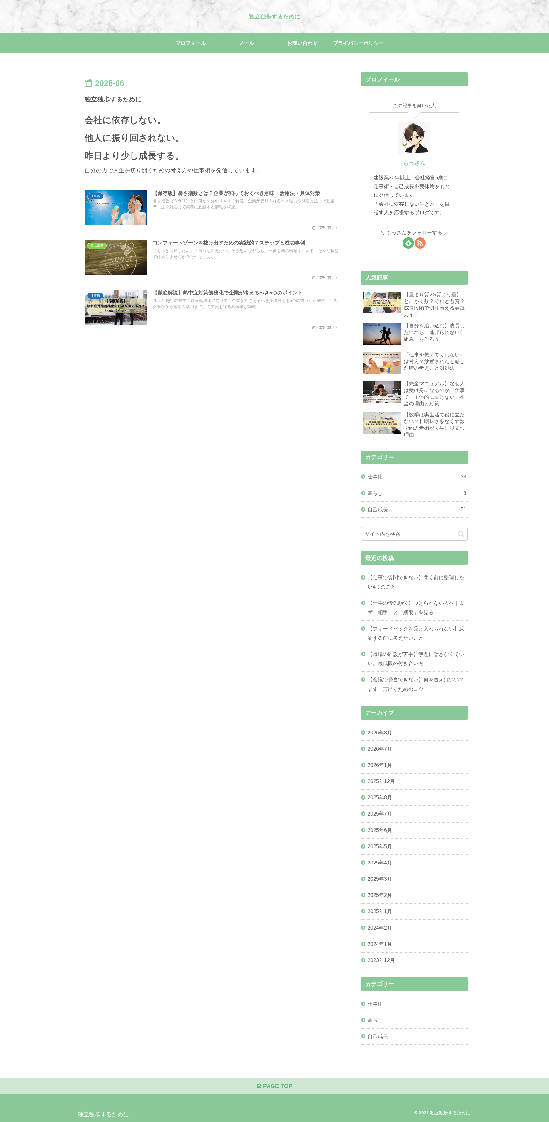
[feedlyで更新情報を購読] (408, 243)
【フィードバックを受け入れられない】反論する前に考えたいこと (416, 633)
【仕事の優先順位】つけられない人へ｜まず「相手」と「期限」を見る (416, 607)
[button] (461, 534)
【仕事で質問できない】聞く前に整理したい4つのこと (416, 582)
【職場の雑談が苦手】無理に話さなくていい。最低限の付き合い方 (416, 658)
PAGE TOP (276, 1086)
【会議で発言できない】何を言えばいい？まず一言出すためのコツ (416, 684)
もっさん (414, 163)
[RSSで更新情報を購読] (420, 243)
